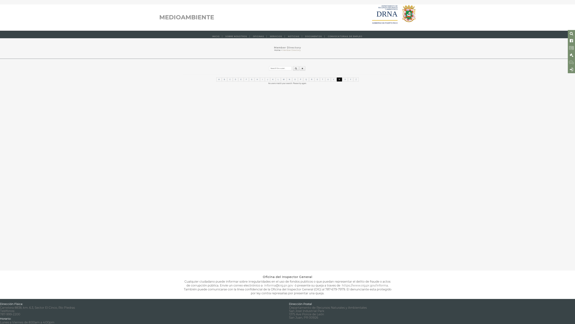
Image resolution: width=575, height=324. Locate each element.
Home (277, 50)
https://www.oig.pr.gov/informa (364, 285)
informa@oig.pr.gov (278, 285)
